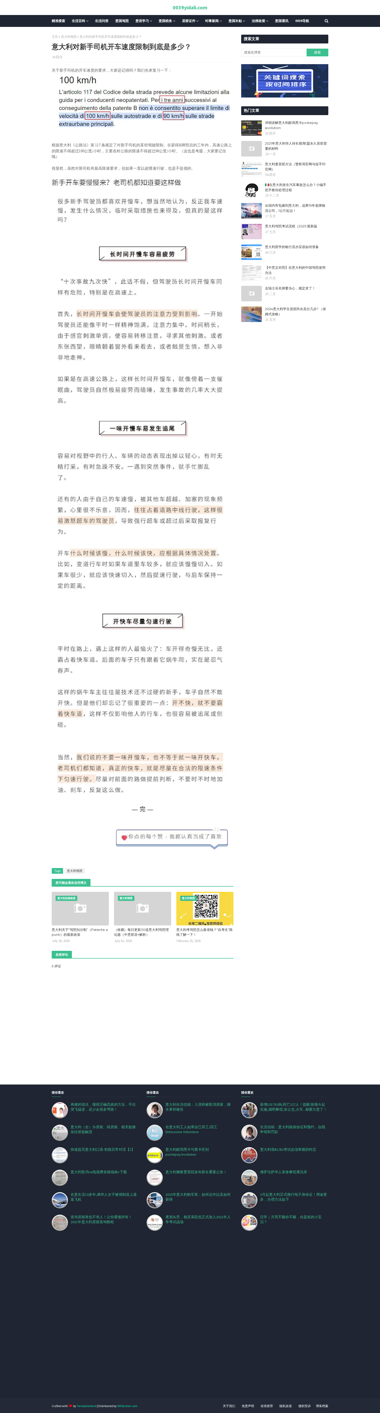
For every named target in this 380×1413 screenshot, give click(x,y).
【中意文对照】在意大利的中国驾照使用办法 (295, 270)
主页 (55, 37)
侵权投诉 (304, 1406)
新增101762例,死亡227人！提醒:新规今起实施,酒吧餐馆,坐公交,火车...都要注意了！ (293, 1107)
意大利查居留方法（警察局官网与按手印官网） (295, 166)
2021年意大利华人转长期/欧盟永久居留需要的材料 (296, 146)
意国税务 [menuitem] (165, 21)
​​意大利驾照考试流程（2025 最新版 (291, 226)
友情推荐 (267, 1406)
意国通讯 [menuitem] (281, 21)
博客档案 (322, 1406)
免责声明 (248, 1406)
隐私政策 (285, 1406)
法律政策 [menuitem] (258, 21)
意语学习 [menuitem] (142, 21)
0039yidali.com (190, 7)
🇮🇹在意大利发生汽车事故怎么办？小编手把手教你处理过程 (295, 187)
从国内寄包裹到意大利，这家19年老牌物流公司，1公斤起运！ (295, 208)
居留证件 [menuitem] (188, 21)
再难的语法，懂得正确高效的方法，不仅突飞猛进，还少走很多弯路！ (103, 1107)
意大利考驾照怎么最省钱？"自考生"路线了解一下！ (204, 932)
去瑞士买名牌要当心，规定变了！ (290, 288)
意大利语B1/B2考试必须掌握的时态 (288, 1149)
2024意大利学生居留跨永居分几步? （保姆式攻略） (295, 311)
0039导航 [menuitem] (302, 21)
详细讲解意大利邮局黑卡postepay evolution (291, 125)
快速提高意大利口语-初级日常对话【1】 (103, 1149)
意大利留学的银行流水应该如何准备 (292, 247)
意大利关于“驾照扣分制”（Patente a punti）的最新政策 (80, 932)
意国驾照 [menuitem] (122, 21)
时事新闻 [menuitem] (212, 21)
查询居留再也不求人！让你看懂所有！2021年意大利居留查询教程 (101, 1219)
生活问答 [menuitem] (102, 21)
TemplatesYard (86, 1406)
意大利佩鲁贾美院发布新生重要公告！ (196, 1172)
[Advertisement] (155, 1321)
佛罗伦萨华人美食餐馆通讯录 (283, 1172)
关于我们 (229, 1406)
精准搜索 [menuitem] (58, 21)
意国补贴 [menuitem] (235, 21)
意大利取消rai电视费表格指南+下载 (99, 1172)
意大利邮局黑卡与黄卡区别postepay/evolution (187, 1152)
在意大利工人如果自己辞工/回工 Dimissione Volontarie (191, 1129)
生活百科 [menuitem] (78, 21)
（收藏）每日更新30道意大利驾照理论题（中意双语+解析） (141, 932)
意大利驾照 (69, 37)
